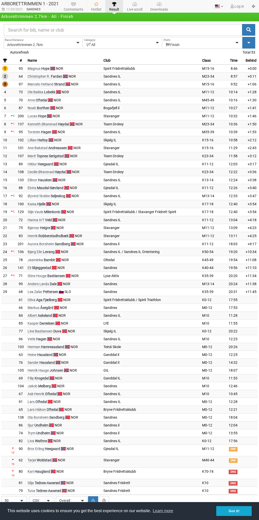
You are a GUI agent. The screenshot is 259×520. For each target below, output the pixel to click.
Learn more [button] (163, 511)
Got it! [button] (234, 511)
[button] (219, 6)
